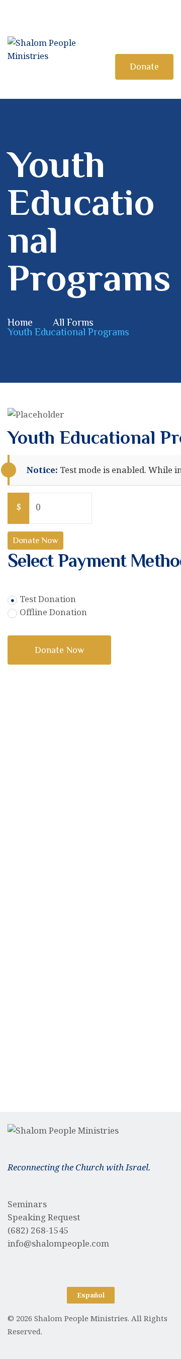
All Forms (73, 322)
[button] (91, 1295)
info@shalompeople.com (58, 1243)
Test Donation (48, 599)
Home (20, 322)
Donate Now (35, 540)
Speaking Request (44, 1217)
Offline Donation (53, 612)
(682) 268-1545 (38, 1230)
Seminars (27, 1204)
